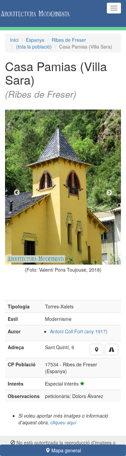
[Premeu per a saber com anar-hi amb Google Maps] (111, 349)
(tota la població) (34, 46)
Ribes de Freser (69, 39)
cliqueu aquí (63, 422)
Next (109, 192)
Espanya (35, 39)
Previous (16, 192)
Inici (14, 39)
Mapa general (65, 450)
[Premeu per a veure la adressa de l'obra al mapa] (96, 349)
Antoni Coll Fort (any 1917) (79, 331)
